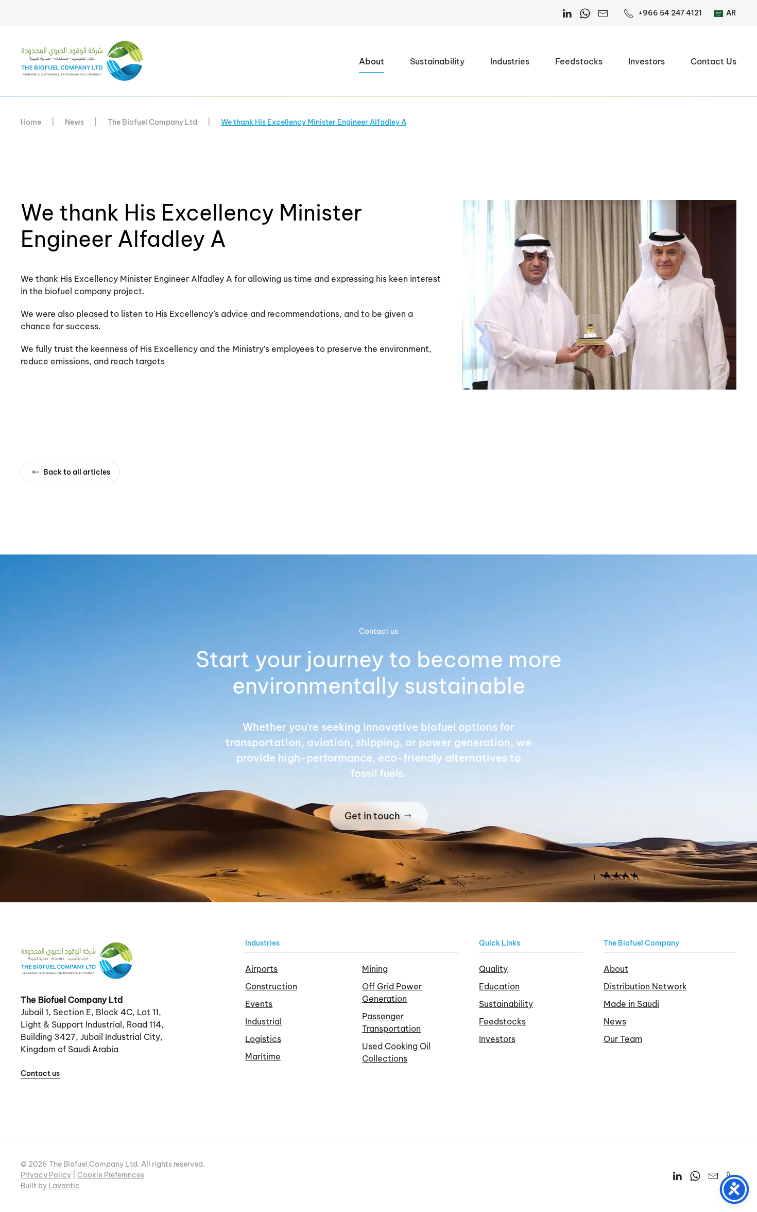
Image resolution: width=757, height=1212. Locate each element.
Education (499, 986)
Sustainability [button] (437, 61)
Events (258, 1004)
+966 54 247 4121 (670, 13)
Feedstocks (579, 61)
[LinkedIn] (567, 13)
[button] (599, 294)
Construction (271, 986)
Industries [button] (509, 61)
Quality (493, 969)
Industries (262, 943)
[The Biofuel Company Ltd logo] (77, 960)
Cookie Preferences (110, 1175)
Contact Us (713, 61)
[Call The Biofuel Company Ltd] (731, 1175)
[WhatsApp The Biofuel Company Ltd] (695, 1175)
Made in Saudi (631, 1004)
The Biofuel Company (641, 943)
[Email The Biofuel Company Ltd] (603, 13)
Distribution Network (645, 986)
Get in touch (372, 816)
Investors (646, 61)
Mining (375, 969)
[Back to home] (82, 61)
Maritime (263, 1056)
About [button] (371, 61)
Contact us (40, 1073)
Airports (261, 969)
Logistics (263, 1039)
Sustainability (506, 1004)
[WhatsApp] (585, 13)
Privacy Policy (46, 1175)
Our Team (623, 1039)
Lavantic (64, 1185)
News (615, 1021)
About (616, 969)
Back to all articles (76, 472)
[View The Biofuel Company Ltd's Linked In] (677, 1175)
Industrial (263, 1021)
